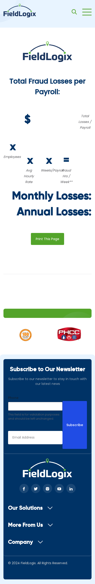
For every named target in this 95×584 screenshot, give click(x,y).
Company (20, 542)
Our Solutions (25, 508)
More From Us (25, 525)
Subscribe (74, 425)
